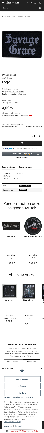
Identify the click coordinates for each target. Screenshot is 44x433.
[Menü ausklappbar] (3, 1)
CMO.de (34, 431)
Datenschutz (20, 426)
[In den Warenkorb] (4, 23)
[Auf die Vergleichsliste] (37, 28)
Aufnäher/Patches (17, 92)
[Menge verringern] (4, 136)
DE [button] (28, 2)
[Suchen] (40, 8)
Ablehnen (22, 393)
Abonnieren (31, 362)
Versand (16, 113)
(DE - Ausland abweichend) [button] (12, 126)
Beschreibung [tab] (8, 167)
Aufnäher (23, 190)
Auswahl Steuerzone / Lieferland (15, 115)
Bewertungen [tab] (25, 167)
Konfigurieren (22, 386)
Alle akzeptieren (22, 379)
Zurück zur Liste (9, 17)
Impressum (8, 426)
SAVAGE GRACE (9, 75)
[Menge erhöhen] (39, 136)
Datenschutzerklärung (12, 422)
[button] (35, 2)
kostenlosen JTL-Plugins (18, 431)
